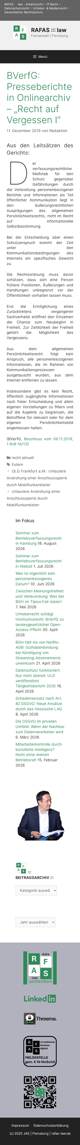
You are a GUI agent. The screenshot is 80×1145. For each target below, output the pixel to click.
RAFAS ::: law (48, 30)
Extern (17, 464)
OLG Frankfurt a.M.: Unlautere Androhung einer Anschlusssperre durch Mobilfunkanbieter (37, 478)
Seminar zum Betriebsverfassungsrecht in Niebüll (39, 561)
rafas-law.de (61, 1133)
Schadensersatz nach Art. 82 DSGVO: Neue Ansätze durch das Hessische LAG (39, 703)
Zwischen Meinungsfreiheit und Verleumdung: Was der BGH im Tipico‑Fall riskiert (40, 596)
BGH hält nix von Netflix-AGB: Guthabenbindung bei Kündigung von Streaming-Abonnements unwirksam (38, 652)
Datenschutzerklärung (51, 1125)
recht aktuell (23, 457)
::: (15, 4)
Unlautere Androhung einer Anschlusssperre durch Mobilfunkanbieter (33, 498)
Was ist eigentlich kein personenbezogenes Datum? (35, 578)
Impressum (20, 1125)
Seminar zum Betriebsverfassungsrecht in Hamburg (39, 538)
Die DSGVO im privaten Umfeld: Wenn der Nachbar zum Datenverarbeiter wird (40, 726)
